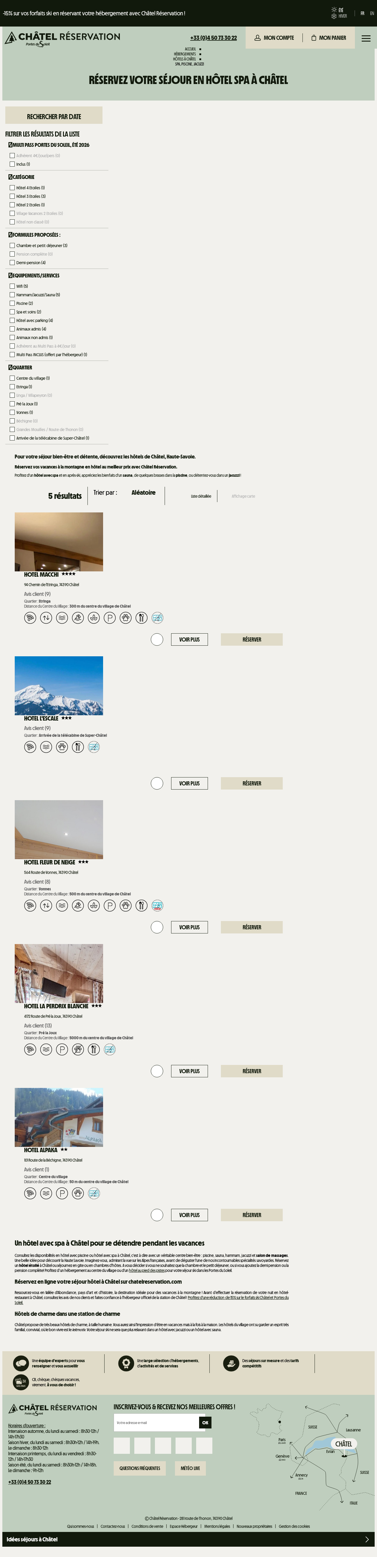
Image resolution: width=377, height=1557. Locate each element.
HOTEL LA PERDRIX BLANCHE (56, 1006)
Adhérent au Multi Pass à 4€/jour (46, 346)
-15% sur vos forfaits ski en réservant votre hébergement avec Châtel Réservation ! (94, 13)
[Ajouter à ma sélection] (157, 639)
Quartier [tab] (22, 367)
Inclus (23, 164)
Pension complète (34, 254)
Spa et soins (28, 312)
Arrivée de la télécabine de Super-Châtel (52, 438)
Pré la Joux (27, 404)
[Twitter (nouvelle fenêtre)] (163, 1446)
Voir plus (189, 639)
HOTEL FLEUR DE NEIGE (49, 862)
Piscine (24, 303)
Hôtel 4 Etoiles (30, 187)
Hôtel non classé (32, 222)
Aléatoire (144, 492)
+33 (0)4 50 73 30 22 (213, 37)
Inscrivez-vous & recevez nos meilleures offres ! (174, 1407)
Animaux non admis (34, 337)
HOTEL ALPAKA (40, 1150)
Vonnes (24, 412)
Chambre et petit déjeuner (41, 245)
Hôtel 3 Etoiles (31, 196)
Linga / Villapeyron (34, 395)
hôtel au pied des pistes (147, 1270)
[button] (329, 37)
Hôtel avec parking (34, 320)
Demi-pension (31, 262)
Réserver (252, 639)
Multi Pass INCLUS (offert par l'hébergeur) (51, 354)
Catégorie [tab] (23, 177)
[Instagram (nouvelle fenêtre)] (142, 1446)
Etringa (24, 386)
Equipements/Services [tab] (36, 275)
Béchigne (27, 421)
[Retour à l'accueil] (62, 40)
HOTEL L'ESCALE (41, 718)
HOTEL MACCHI (41, 574)
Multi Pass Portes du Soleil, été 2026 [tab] (51, 145)
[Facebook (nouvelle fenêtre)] (122, 1446)
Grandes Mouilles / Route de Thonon (49, 429)
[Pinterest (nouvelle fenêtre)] (204, 1446)
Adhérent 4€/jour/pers (38, 155)
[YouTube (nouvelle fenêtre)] (184, 1446)
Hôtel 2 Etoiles (30, 205)
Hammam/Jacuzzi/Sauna (38, 294)
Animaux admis (31, 329)
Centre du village (33, 378)
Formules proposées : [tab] (37, 235)
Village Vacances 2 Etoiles (39, 213)
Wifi (22, 286)
